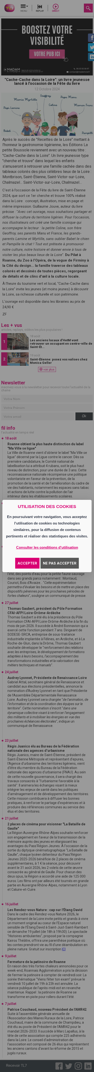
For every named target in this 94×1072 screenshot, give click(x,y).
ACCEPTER (27, 563)
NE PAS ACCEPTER (59, 563)
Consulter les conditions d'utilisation (47, 547)
